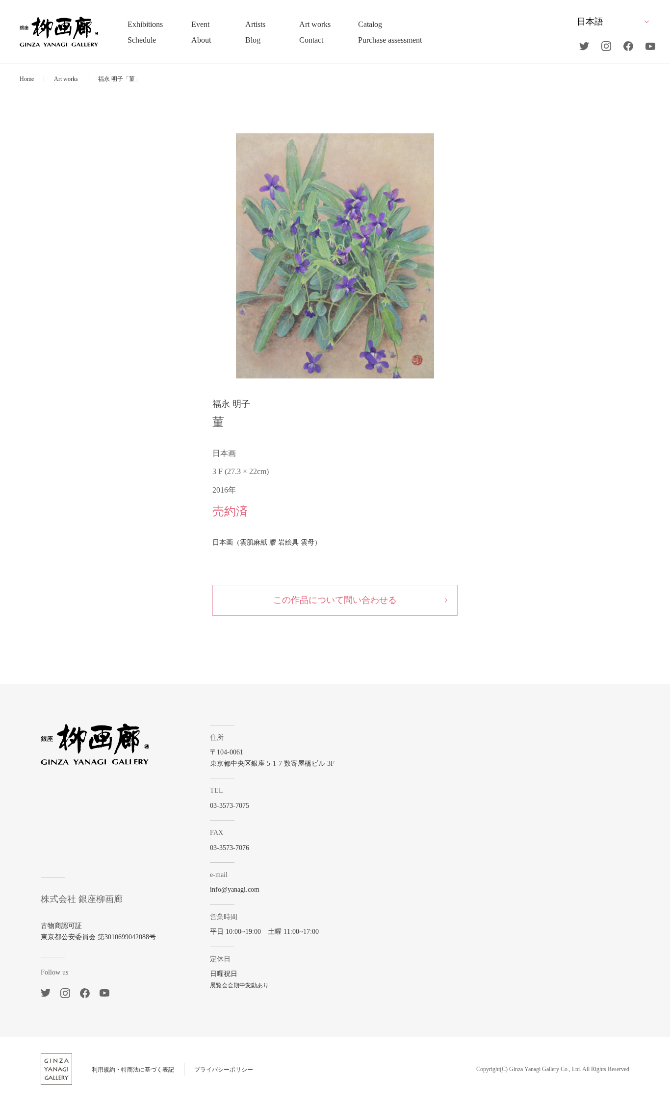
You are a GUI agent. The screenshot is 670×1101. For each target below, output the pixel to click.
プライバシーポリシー (223, 1069)
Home (27, 78)
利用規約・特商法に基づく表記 (133, 1069)
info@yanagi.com (234, 889)
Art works (66, 78)
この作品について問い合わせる (335, 600)
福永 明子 (231, 404)
